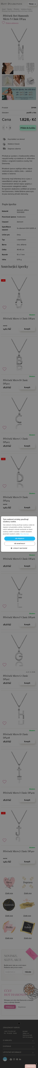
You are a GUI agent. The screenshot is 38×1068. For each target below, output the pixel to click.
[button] (19, 548)
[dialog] (19, 534)
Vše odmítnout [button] (19, 543)
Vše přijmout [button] (19, 538)
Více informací (24, 534)
